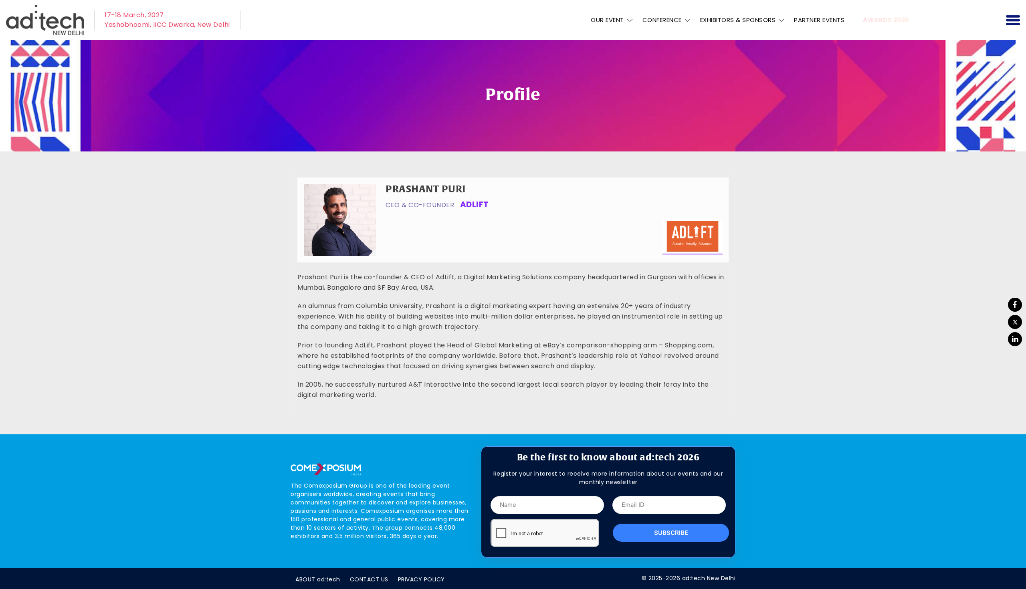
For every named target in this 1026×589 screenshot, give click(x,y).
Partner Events (819, 20)
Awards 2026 (886, 20)
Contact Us (369, 579)
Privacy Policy (421, 579)
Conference (662, 20)
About (317, 579)
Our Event (607, 20)
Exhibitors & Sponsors (738, 20)
